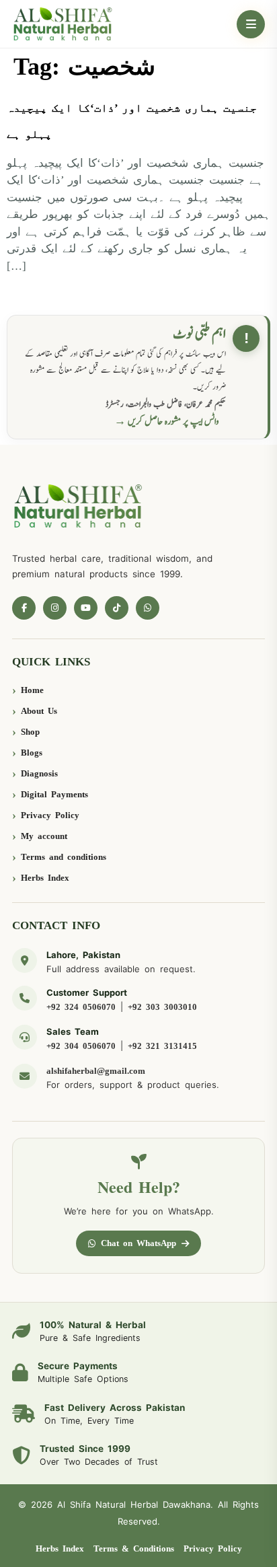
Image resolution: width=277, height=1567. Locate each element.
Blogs (31, 753)
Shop (30, 732)
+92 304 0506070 (81, 1046)
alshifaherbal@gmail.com (95, 1071)
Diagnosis (39, 773)
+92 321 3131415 (162, 1046)
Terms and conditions (63, 857)
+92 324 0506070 (81, 1007)
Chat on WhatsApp (138, 1243)
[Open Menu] (251, 24)
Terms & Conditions (133, 1548)
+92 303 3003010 (162, 1007)
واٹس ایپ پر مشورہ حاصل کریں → (166, 421)
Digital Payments (54, 794)
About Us (39, 711)
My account (44, 836)
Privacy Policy (50, 815)
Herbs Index (45, 878)
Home (32, 690)
